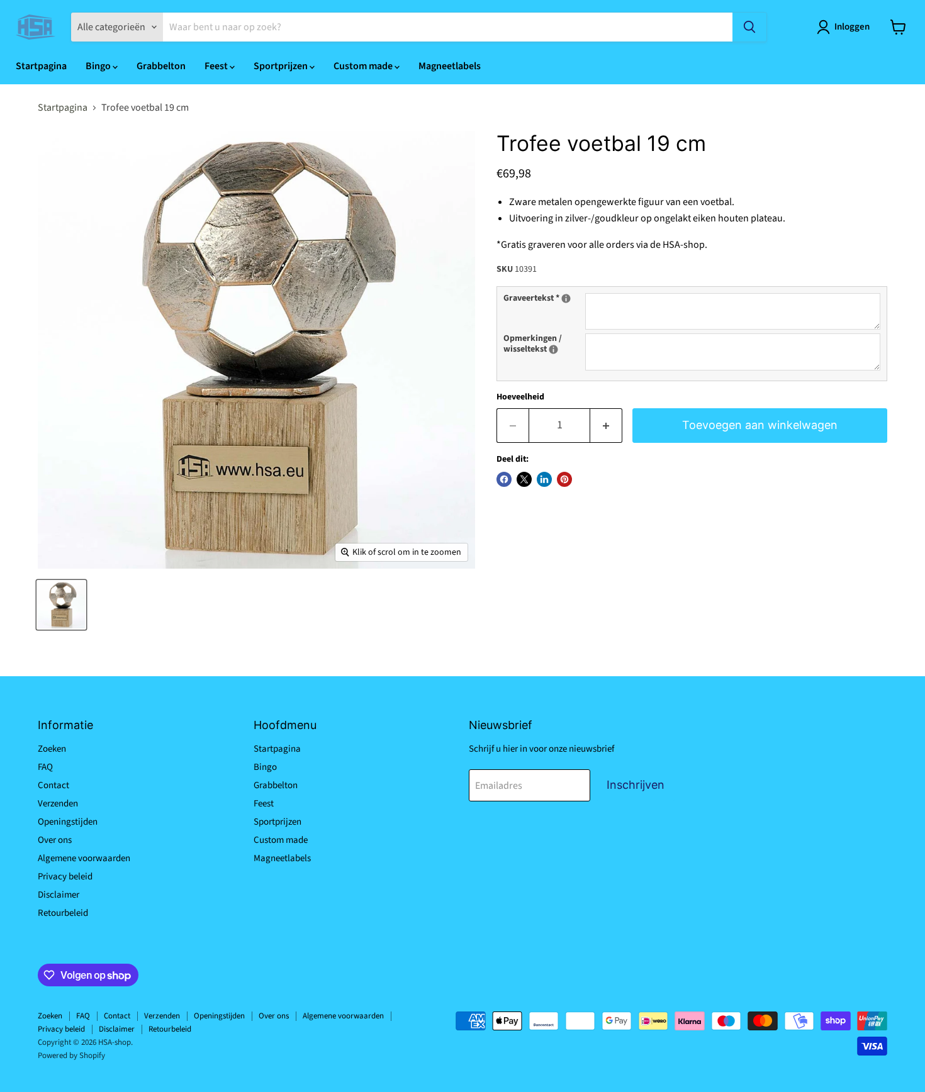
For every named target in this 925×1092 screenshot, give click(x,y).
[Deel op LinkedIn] (544, 479)
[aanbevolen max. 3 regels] (566, 298)
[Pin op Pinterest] (564, 479)
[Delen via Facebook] (504, 479)
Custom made (364, 66)
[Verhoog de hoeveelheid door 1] (606, 425)
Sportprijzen (282, 66)
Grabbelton (161, 66)
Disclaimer (58, 894)
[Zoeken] (749, 27)
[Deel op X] (524, 479)
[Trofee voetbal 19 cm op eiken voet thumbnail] (61, 605)
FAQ (45, 767)
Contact (53, 785)
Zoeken (52, 748)
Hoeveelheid (520, 397)
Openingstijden (68, 821)
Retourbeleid (63, 913)
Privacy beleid (65, 876)
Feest (217, 66)
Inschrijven (635, 784)
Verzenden (58, 803)
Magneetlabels (449, 66)
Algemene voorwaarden (84, 858)
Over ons (55, 840)
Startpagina (41, 66)
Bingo (99, 66)
